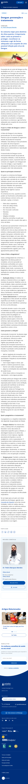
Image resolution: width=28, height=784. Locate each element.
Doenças (4, 13)
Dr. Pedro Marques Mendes (9, 27)
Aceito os (11, 668)
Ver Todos (14, 635)
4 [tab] (16, 631)
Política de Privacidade (6, 757)
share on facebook (2, 532)
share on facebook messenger (14, 532)
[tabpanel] (14, 621)
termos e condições (14, 668)
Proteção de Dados (6, 762)
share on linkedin (5, 532)
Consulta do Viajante (7, 502)
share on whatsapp (11, 532)
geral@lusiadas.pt (21, 704)
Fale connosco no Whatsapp (15, 713)
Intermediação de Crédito (7, 765)
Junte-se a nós (5, 690)
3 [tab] (14, 631)
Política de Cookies (6, 760)
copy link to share (8, 532)
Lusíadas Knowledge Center (7, 688)
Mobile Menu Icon (26, 2)
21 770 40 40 (7, 704)
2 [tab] (13, 631)
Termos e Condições (6, 754)
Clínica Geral (6, 572)
